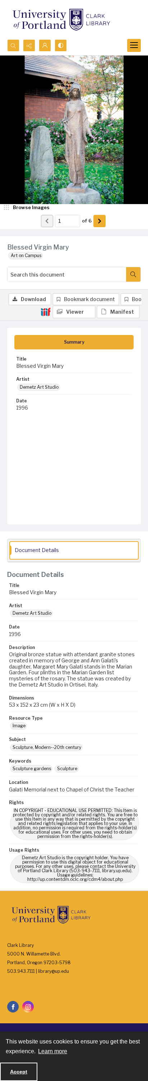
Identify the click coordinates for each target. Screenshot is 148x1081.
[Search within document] (133, 274)
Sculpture (67, 768)
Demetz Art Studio (39, 387)
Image (19, 725)
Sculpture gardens (32, 768)
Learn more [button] (52, 1051)
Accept (18, 1072)
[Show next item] (99, 221)
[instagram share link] (28, 1006)
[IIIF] (45, 311)
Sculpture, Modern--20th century (47, 747)
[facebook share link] (13, 1006)
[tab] (74, 342)
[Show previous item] (47, 221)
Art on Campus (26, 255)
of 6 (87, 221)
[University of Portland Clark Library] (61, 20)
